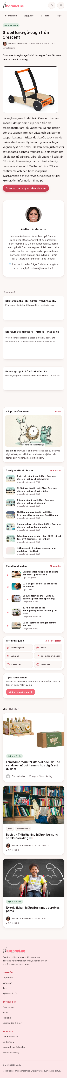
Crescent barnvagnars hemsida (24, 188)
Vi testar (45, 15)
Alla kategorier (53, 640)
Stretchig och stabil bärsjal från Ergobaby (30, 300)
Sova (43, 647)
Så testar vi (8, 1042)
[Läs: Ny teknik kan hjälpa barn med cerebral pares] (33, 893)
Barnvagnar (17, 647)
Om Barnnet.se (10, 1036)
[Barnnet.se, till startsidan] (13, 5)
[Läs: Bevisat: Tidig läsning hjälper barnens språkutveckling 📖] (33, 820)
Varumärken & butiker (14, 1047)
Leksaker (16, 664)
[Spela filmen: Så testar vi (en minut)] (33, 431)
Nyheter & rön (10, 993)
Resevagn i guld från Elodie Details (26, 371)
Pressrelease (23, 828)
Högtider (45, 664)
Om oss (57, 411)
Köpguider (28, 15)
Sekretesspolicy (11, 1052)
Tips (59, 15)
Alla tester (55, 470)
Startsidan (11, 15)
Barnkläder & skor (50, 655)
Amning (15, 655)
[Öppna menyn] (60, 5)
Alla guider (55, 566)
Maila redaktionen (19, 692)
